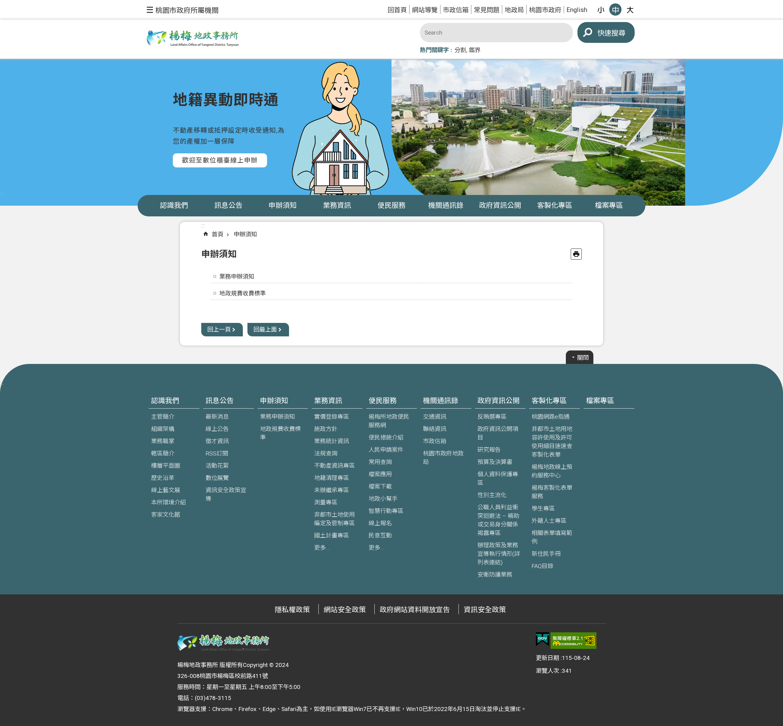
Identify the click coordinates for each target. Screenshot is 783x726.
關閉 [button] (583, 357)
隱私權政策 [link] (292, 610)
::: (2, 193)
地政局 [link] (514, 10)
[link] (542, 639)
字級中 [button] (615, 9)
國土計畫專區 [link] (331, 535)
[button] (183, 10)
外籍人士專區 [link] (549, 520)
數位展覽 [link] (217, 477)
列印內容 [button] (576, 254)
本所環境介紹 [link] (168, 502)
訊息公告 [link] (228, 205)
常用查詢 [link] (380, 462)
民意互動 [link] (380, 535)
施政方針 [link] (325, 428)
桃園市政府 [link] (545, 10)
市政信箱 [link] (456, 10)
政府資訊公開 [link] (500, 205)
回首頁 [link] (397, 10)
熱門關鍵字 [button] (434, 50)
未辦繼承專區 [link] (331, 490)
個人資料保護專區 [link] (497, 478)
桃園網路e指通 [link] (551, 416)
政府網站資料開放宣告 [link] (415, 610)
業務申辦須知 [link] (236, 276)
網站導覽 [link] (425, 10)
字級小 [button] (601, 9)
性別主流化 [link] (492, 495)
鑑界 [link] (475, 50)
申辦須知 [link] (283, 205)
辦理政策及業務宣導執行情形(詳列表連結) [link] (498, 554)
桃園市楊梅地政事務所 (193, 39)
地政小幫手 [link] (383, 498)
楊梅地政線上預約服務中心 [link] (552, 471)
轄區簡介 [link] (162, 453)
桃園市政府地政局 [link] (443, 458)
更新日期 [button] (547, 657)
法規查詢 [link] (325, 453)
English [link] (576, 9)
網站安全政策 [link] (345, 610)
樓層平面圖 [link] (165, 465)
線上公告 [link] (217, 428)
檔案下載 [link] (380, 486)
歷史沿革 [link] (162, 477)
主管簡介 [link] (162, 416)
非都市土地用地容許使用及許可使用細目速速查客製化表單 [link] (552, 441)
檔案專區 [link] (609, 205)
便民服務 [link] (391, 205)
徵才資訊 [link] (217, 441)
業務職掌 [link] (162, 441)
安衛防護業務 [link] (494, 574)
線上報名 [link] (380, 523)
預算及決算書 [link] (494, 462)
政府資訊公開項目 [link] (497, 433)
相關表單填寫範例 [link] (552, 537)
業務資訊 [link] (337, 205)
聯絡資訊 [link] (434, 428)
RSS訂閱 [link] (217, 453)
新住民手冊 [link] (546, 553)
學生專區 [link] (543, 508)
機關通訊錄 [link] (445, 205)
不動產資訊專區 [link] (334, 465)
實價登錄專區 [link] (331, 416)
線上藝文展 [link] (165, 490)
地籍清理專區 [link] (331, 477)
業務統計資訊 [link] (331, 441)
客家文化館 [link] (165, 514)
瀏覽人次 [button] (547, 670)
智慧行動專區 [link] (386, 511)
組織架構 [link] (162, 428)
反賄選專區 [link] (492, 416)
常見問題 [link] (486, 10)
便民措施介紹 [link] (386, 437)
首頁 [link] (217, 234)
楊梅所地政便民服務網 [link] (389, 421)
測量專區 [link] (325, 502)
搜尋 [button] (618, 33)
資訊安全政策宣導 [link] (226, 494)
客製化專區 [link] (554, 205)
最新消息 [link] (217, 416)
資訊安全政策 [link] (485, 610)
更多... (322, 547)
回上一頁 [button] (219, 329)
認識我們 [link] (174, 205)
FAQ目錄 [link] (542, 566)
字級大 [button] (630, 9)
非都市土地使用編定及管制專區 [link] (334, 519)
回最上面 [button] (265, 329)
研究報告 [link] (489, 449)
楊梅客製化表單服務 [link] (552, 492)
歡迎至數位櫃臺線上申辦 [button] (220, 160)
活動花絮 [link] (217, 465)
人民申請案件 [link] (386, 449)
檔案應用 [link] (380, 474)
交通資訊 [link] (434, 416)
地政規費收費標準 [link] (242, 293)
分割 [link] (460, 50)
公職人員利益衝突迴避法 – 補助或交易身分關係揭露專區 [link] (498, 520)
